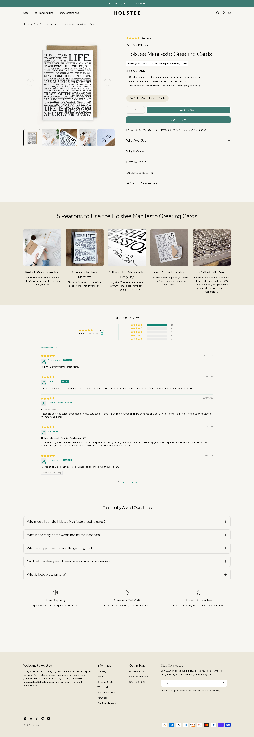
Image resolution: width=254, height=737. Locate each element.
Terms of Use (198, 691)
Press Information (106, 692)
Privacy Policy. (213, 691)
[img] (48, 355)
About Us (102, 676)
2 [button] (123, 482)
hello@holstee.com (138, 676)
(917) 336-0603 (137, 682)
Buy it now (178, 120)
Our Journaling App (106, 703)
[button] (133, 38)
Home (26, 24)
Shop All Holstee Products (46, 24)
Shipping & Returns (106, 682)
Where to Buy (104, 687)
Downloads (103, 697)
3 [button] (128, 482)
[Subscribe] (224, 683)
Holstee (35, 724)
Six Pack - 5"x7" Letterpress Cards (147, 98)
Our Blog (101, 671)
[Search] (218, 13)
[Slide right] (107, 82)
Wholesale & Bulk (138, 671)
